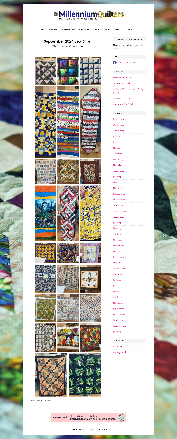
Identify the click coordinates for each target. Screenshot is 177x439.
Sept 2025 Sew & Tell (122, 98)
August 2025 (118, 130)
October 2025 (118, 125)
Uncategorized (119, 352)
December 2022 (119, 257)
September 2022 (120, 268)
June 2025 (117, 142)
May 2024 (117, 182)
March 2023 (118, 239)
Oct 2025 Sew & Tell (121, 83)
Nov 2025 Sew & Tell (122, 77)
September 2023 (120, 211)
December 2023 (119, 199)
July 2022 (117, 280)
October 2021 (118, 320)
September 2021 (120, 326)
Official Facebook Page (126, 62)
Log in (104, 430)
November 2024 (120, 165)
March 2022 (118, 303)
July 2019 (117, 331)
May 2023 (117, 228)
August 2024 (118, 171)
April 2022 (117, 297)
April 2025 (117, 153)
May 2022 (117, 291)
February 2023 (119, 245)
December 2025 (119, 119)
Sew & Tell (45, 400)
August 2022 (118, 274)
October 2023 (119, 205)
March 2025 (118, 159)
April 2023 (117, 234)
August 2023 (118, 217)
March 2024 (118, 188)
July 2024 (117, 176)
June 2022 (117, 285)
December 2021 (119, 314)
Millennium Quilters (88, 15)
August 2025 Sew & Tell (123, 104)
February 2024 (119, 193)
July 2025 (117, 136)
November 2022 (119, 262)
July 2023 (117, 222)
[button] (137, 28)
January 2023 (118, 251)
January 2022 (118, 308)
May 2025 (117, 148)
